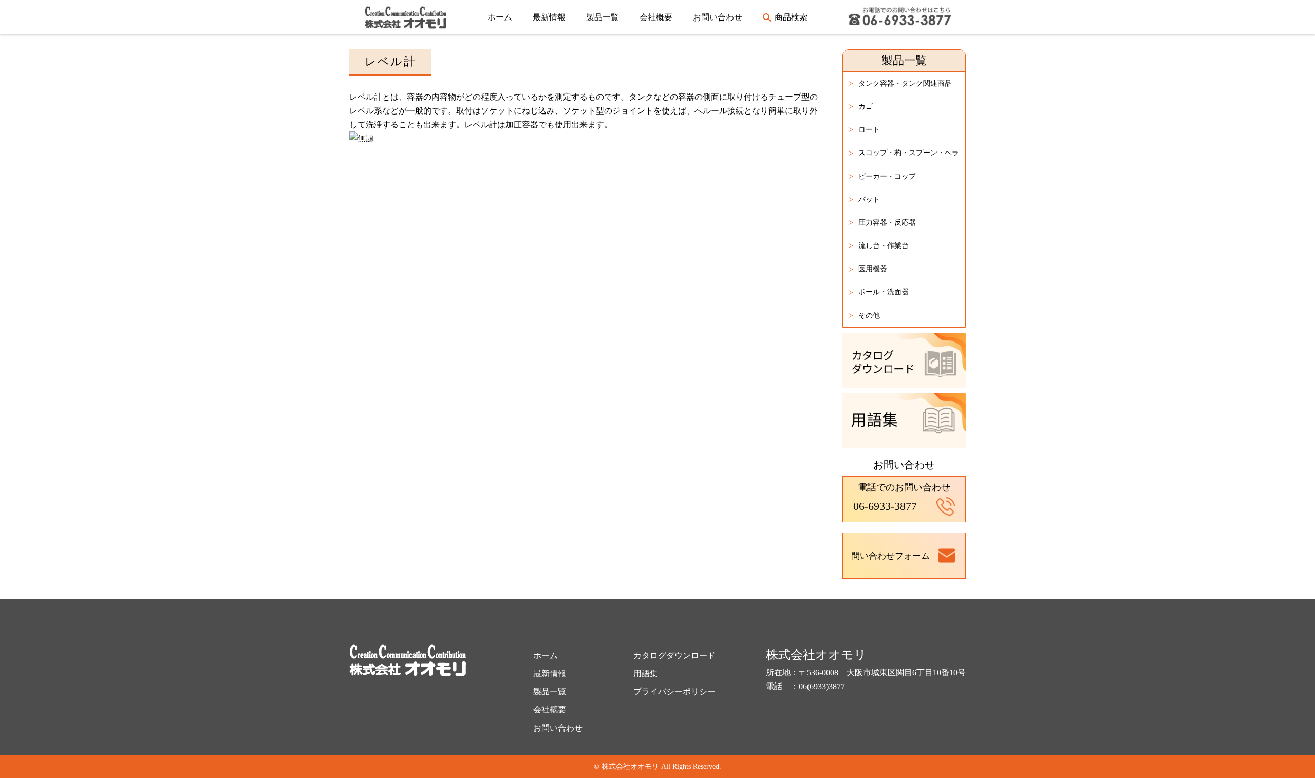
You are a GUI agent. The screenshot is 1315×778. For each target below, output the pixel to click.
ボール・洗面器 (878, 292)
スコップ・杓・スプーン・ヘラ (903, 153)
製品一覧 (602, 17)
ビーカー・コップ (882, 176)
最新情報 (549, 17)
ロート (864, 129)
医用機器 (867, 269)
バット (864, 199)
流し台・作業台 (878, 245)
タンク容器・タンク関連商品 (900, 83)
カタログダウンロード (674, 655)
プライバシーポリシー (674, 691)
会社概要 (656, 17)
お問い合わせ (717, 17)
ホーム (499, 17)
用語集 (645, 673)
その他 (864, 315)
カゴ (860, 106)
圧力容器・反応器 (882, 222)
